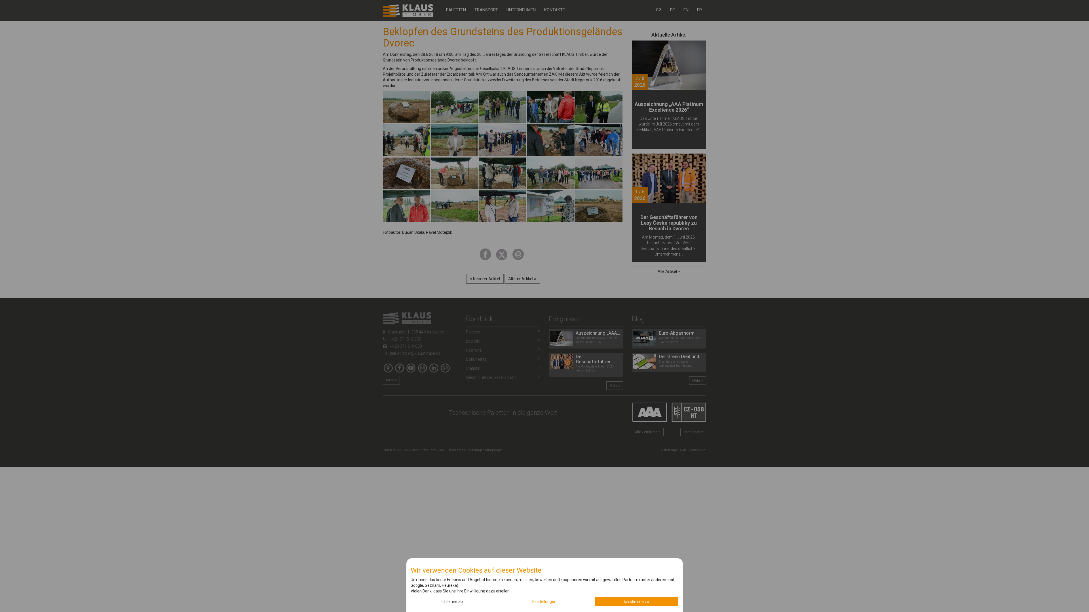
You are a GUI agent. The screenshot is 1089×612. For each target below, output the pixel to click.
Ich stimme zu (636, 601)
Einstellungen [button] (544, 601)
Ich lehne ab (452, 601)
